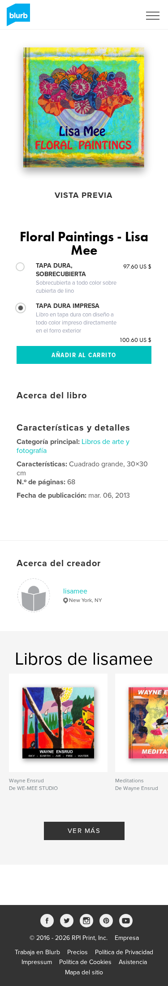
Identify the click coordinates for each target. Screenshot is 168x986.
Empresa (127, 938)
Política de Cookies (85, 962)
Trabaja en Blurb (37, 952)
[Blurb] (17, 18)
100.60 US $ (135, 340)
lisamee (75, 591)
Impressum (37, 962)
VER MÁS (84, 831)
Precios (77, 952)
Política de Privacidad (124, 952)
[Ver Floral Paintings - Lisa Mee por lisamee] (83, 107)
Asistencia (133, 962)
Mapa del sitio (84, 972)
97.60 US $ (137, 266)
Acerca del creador (59, 563)
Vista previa (83, 195)
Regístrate (115, 15)
